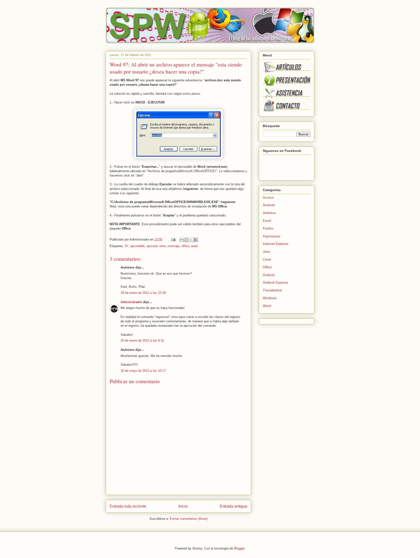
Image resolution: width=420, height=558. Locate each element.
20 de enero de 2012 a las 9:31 (142, 340)
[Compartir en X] (191, 239)
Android (269, 205)
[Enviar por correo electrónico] (181, 239)
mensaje (173, 246)
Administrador (131, 302)
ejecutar (152, 246)
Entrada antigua (233, 506)
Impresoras (271, 236)
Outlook (269, 275)
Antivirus (269, 213)
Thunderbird (272, 290)
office (185, 246)
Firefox (268, 228)
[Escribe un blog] (186, 239)
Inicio (183, 506)
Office (267, 267)
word (194, 246)
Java (266, 251)
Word (267, 306)
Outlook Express (275, 282)
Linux (267, 259)
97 (126, 246)
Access (268, 197)
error (162, 246)
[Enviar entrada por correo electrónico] (172, 239)
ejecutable (137, 246)
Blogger (239, 548)
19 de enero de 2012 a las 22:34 (143, 293)
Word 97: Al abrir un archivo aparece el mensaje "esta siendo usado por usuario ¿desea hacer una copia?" (176, 68)
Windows (270, 298)
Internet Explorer (276, 244)
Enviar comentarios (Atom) (189, 519)
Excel (267, 221)
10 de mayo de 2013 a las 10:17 (143, 370)
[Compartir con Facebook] (195, 239)
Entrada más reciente (128, 506)
